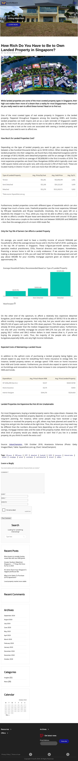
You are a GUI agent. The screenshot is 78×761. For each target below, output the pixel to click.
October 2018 (8, 659)
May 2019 (7, 631)
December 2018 (9, 651)
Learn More (13, 24)
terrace (51, 457)
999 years (18, 455)
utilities (59, 457)
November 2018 (9, 655)
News (6, 681)
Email (3, 498)
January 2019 (8, 647)
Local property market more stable (15, 581)
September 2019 (9, 615)
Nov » (8, 715)
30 (9, 713)
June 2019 (7, 627)
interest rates (68, 455)
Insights (6, 677)
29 (6, 713)
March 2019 (8, 639)
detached (34, 455)
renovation (29, 457)
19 (18, 709)
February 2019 (9, 643)
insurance (58, 455)
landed (4, 457)
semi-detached (41, 457)
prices (21, 457)
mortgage (13, 457)
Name (3, 494)
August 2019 (8, 619)
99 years (9, 455)
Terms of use (16, 754)
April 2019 (7, 635)
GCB (50, 455)
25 (15, 711)
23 (9, 711)
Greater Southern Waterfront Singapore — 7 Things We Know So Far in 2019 (14, 564)
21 (25, 709)
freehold (42, 455)
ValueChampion (15, 444)
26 (18, 711)
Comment (5, 472)
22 (6, 711)
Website (4, 502)
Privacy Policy (6, 754)
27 (22, 711)
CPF (26, 455)
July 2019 (7, 623)
